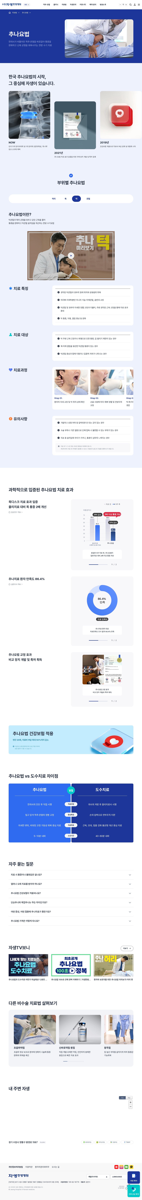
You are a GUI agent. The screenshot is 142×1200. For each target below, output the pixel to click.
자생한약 (73, 5)
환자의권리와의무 (42, 1167)
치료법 (64, 5)
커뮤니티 (83, 5)
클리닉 (56, 5)
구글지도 (114, 1142)
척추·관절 (46, 5)
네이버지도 (88, 1142)
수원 (25, 4)
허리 (54, 198)
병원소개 (103, 5)
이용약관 (28, 1167)
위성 (129, 1098)
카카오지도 (102, 1142)
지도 (122, 1098)
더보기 (125, 948)
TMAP (128, 1142)
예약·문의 (93, 5)
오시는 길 (55, 1167)
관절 (88, 198)
